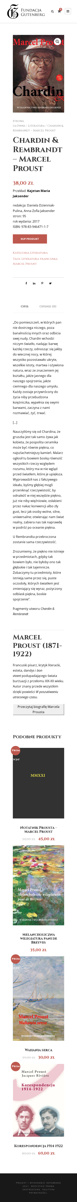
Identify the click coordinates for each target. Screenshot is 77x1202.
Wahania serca (38, 1050)
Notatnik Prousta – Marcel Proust (38, 830)
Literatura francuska (39, 259)
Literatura (36, 126)
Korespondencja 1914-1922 (38, 1146)
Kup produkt (30, 239)
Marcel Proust (25, 264)
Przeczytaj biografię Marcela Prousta (38, 709)
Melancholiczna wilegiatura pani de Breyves (38, 938)
